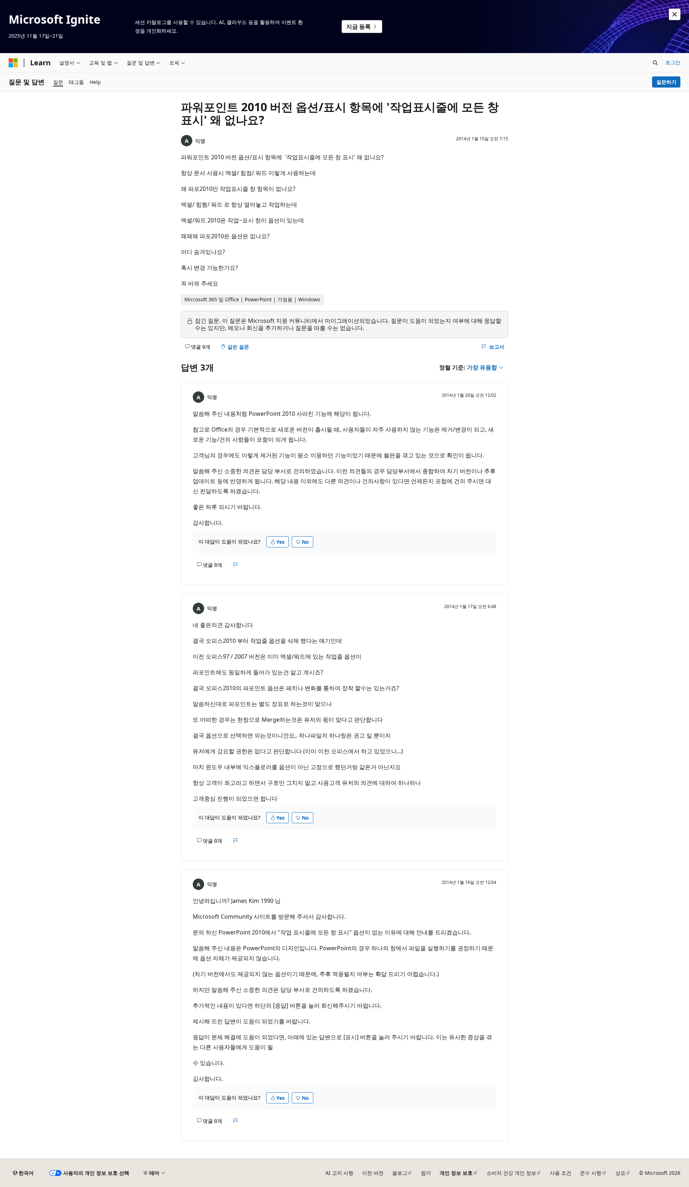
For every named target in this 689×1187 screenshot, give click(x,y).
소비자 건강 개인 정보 (511, 1172)
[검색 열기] (655, 62)
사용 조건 (560, 1172)
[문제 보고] (235, 564)
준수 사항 (590, 1172)
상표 (620, 1172)
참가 (426, 1172)
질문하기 (666, 82)
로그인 (672, 62)
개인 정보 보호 (456, 1172)
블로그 (399, 1172)
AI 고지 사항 (339, 1172)
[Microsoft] (13, 62)
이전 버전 (373, 1172)
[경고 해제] (674, 14)
